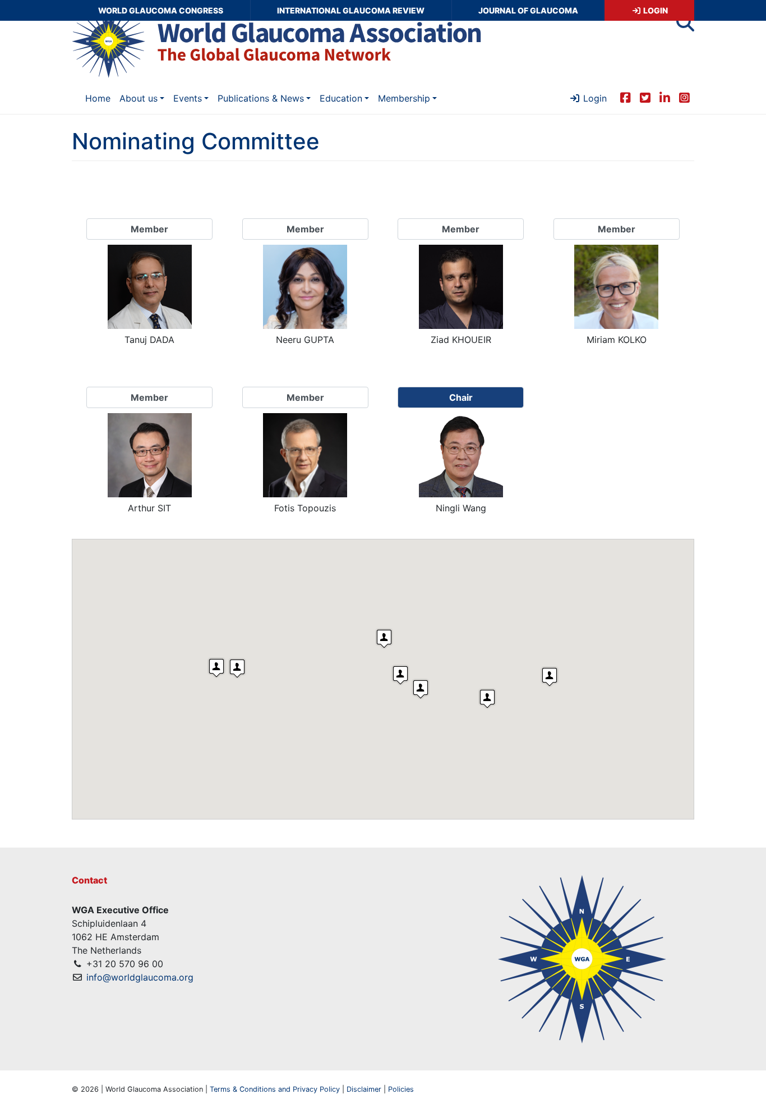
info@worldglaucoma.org (139, 977)
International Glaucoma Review (350, 10)
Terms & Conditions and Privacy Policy (275, 1089)
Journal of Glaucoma (528, 10)
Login (655, 10)
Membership (404, 98)
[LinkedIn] (665, 97)
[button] (685, 25)
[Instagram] (684, 97)
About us (138, 98)
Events (187, 98)
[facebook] (625, 97)
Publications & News (261, 98)
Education (341, 98)
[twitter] (645, 97)
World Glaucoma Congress (160, 10)
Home (97, 98)
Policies (401, 1089)
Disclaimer (364, 1089)
